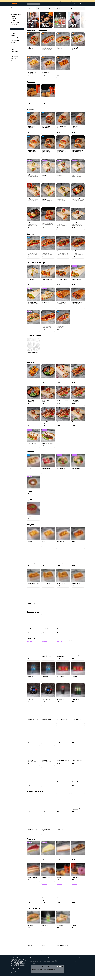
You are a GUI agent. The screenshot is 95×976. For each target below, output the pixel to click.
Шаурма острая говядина (60, 175)
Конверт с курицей (32, 443)
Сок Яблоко (74, 676)
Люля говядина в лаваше (75, 422)
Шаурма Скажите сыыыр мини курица (61, 151)
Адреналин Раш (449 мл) (45, 761)
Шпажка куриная (31, 378)
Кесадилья (44, 302)
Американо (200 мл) (61, 808)
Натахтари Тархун (46, 719)
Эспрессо (59, 829)
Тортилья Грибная (32, 302)
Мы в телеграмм (15, 22)
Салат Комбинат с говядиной (31, 490)
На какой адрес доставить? (65, 8)
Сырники (44, 98)
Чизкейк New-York (61, 855)
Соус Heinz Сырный (32, 628)
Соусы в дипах (14, 51)
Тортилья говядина (61, 279)
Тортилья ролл (31, 279)
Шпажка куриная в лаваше (61, 379)
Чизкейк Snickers (76, 855)
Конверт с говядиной (47, 443)
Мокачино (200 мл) (32, 829)
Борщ (29, 516)
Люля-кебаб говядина (45, 422)
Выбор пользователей (16, 28)
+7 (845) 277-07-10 (47, 4)
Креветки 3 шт (75, 583)
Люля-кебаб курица (61, 400)
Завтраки (13, 31)
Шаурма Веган (45, 222)
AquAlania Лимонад (61, 760)
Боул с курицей (60, 468)
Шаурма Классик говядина (46, 127)
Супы (12, 47)
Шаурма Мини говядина (75, 127)
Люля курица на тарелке (75, 401)
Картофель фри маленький (31, 71)
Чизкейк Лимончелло (47, 855)
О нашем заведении (16, 14)
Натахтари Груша (61, 719)
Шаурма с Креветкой (77, 174)
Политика (13, 16)
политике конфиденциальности (46, 970)
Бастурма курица (61, 302)
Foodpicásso (15, 968)
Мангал (13, 42)
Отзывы (13, 10)
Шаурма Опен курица (77, 198)
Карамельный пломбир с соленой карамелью (46, 899)
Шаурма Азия (30, 198)
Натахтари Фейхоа (32, 719)
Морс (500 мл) (75, 655)
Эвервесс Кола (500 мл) (31, 699)
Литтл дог (44, 47)
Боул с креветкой (76, 468)
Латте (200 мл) (45, 808)
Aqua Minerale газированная (31, 677)
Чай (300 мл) (30, 808)
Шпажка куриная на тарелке (46, 379)
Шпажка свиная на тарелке (31, 401)
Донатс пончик (75, 877)
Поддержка (14, 24)
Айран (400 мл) (75, 740)
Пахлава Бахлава (46, 877)
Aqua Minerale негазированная (46, 677)
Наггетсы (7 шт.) (46, 563)
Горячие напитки (15, 56)
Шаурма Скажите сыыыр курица (31, 151)
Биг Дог (44, 325)
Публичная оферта (53, 957)
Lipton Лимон (30, 740)
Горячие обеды (15, 40)
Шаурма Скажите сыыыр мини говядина (77, 151)
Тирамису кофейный (32, 877)
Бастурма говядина (76, 302)
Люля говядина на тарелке (60, 422)
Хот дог (29, 325)
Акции (12, 12)
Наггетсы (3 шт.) (60, 71)
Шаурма (13, 33)
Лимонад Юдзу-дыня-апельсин (61, 656)
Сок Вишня (59, 676)
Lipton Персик (60, 740)
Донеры (13, 35)
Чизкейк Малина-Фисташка (31, 856)
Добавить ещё (14, 60)
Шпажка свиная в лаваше (45, 401)
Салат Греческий (46, 468)
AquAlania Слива (75, 760)
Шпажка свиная (75, 378)
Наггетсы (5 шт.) (31, 563)
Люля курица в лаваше (30, 422)
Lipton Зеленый (75, 719)
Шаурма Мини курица (62, 126)
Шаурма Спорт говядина (60, 198)
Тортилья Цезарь (76, 279)
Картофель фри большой (45, 542)
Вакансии (13, 18)
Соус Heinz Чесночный (59, 629)
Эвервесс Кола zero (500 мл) (45, 699)
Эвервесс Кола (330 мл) (60, 699)
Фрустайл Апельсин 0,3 (30, 782)
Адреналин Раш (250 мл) (30, 761)
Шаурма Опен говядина (31, 222)
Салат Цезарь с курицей (75, 48)
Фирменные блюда (16, 38)
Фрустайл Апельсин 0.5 (60, 782)
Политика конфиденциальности (38, 957)
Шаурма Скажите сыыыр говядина (46, 151)
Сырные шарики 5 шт (77, 563)
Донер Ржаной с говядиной (75, 251)
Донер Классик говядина (45, 251)
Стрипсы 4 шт (60, 583)
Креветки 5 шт (31, 603)
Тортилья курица (46, 279)
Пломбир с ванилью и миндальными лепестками (61, 899)
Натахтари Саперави (74, 699)
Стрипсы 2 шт (45, 583)
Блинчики (30, 98)
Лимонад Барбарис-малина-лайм (47, 656)
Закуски (13, 49)
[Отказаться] (62, 967)
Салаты (13, 44)
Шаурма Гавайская (32, 174)
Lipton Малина (45, 740)
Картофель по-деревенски (45, 71)
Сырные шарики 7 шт (32, 583)
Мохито (29, 655)
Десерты (13, 58)
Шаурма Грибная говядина (76, 222)
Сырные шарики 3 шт (62, 563)
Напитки (13, 54)
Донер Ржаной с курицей (60, 251)
